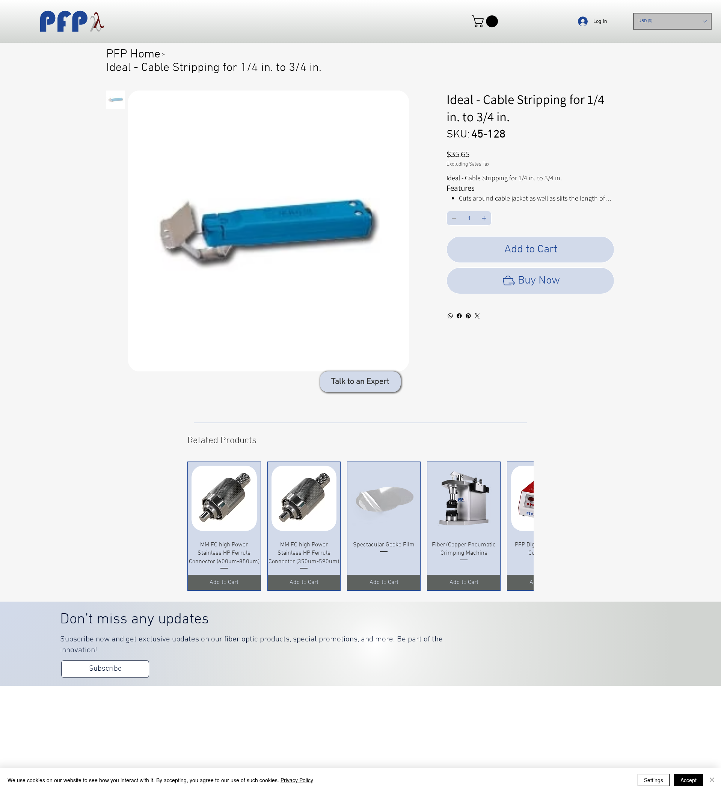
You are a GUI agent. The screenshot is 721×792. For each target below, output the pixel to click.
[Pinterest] (468, 316)
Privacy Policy (297, 780)
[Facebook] (459, 316)
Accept (688, 780)
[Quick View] (224, 498)
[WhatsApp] (450, 316)
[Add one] (484, 218)
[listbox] (672, 21)
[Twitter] (477, 316)
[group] (360, 526)
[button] (486, 21)
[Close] (711, 780)
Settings (653, 780)
